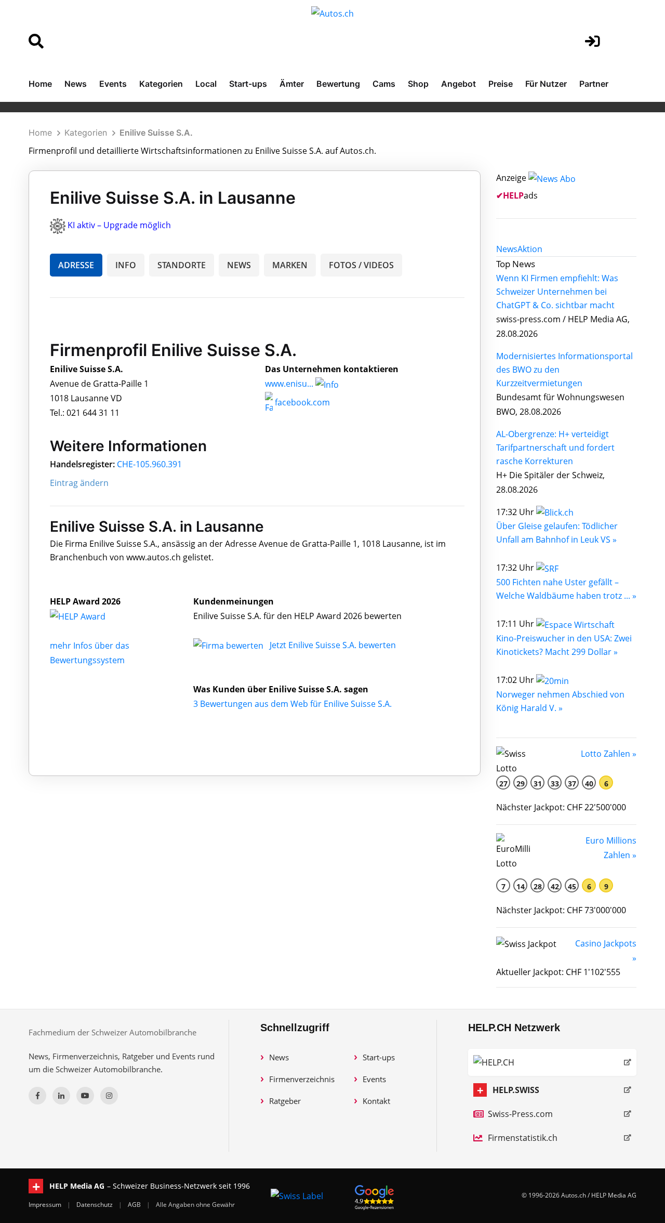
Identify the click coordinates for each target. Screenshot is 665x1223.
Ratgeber (285, 1101)
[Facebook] (37, 1095)
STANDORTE (181, 265)
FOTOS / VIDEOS (361, 265)
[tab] (506, 249)
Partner (593, 83)
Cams (384, 83)
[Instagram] (109, 1095)
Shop (418, 83)
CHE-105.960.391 (149, 464)
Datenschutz (95, 1204)
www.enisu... (289, 383)
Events (113, 83)
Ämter (292, 83)
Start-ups (248, 83)
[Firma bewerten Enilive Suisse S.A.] (229, 645)
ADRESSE (76, 265)
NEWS (239, 265)
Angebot (458, 83)
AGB (135, 1204)
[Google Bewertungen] (374, 1196)
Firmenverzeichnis (302, 1079)
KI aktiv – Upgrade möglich (119, 225)
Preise (500, 83)
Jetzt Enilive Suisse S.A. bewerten (333, 645)
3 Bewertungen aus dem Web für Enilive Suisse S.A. (292, 703)
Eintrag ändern (79, 483)
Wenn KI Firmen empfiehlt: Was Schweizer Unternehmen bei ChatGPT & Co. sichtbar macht (557, 291)
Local (206, 83)
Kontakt (376, 1101)
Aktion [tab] (529, 249)
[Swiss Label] (297, 1195)
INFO (125, 265)
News (75, 83)
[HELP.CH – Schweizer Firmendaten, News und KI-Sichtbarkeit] (552, 1062)
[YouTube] (85, 1095)
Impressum (46, 1204)
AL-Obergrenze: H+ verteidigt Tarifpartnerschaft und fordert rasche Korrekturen (555, 447)
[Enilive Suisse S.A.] (89, 616)
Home (40, 83)
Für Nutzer (546, 83)
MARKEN (290, 265)
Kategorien (161, 83)
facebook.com (301, 402)
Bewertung (338, 83)
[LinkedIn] (61, 1095)
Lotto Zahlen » (608, 753)
